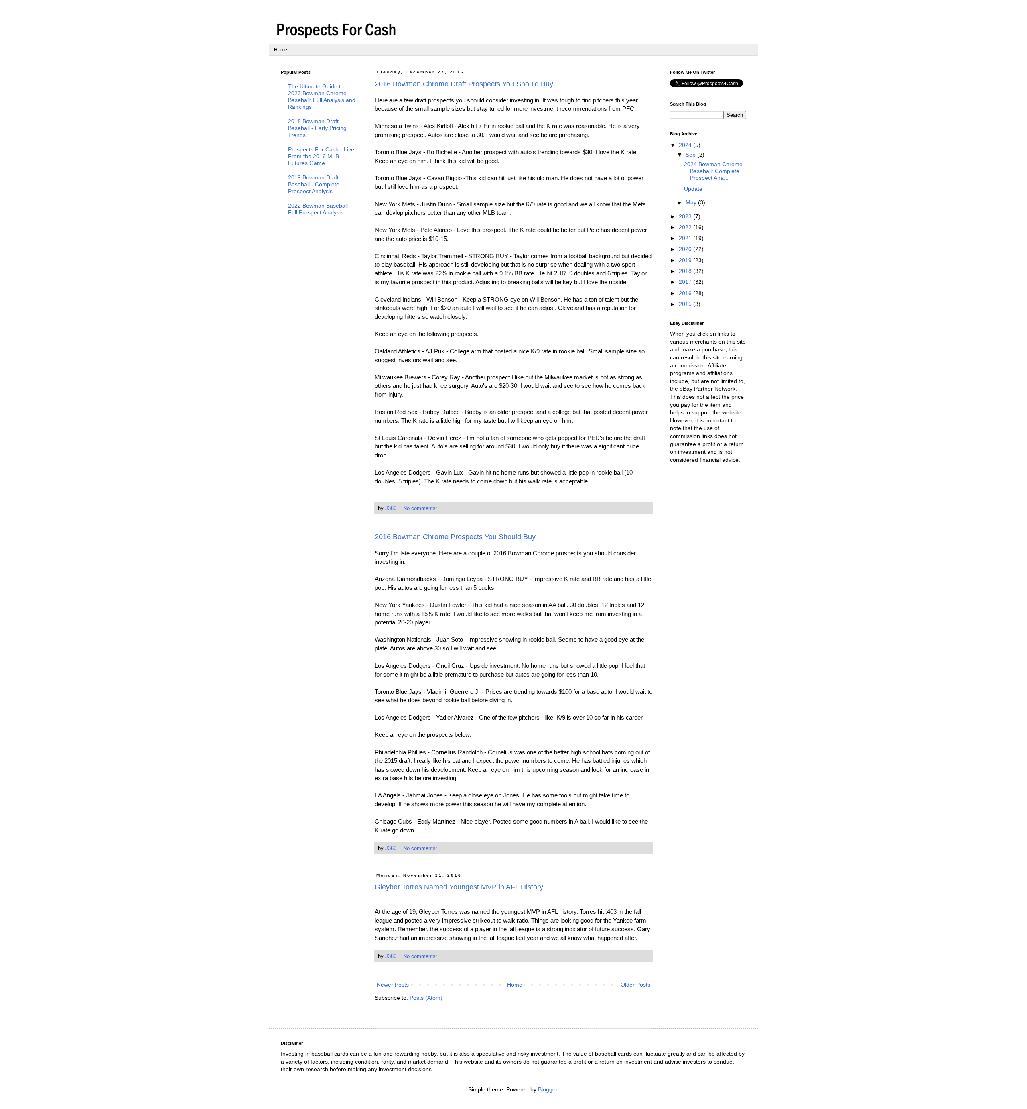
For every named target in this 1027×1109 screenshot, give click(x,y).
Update (693, 189)
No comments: (421, 508)
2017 (686, 282)
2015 (686, 304)
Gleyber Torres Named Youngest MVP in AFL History (459, 887)
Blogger (547, 1089)
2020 (686, 249)
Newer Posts (393, 984)
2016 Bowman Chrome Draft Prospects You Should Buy (464, 84)
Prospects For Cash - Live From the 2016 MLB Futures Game (321, 156)
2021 (686, 238)
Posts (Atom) (426, 998)
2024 (686, 145)
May (692, 202)
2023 (686, 216)
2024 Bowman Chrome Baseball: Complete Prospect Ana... (713, 171)
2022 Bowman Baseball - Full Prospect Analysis (319, 209)
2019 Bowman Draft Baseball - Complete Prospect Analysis (313, 184)
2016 (686, 293)
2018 (686, 271)
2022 (686, 227)
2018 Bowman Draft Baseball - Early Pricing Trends (317, 128)
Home (280, 50)
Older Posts (635, 984)
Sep (691, 154)
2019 (686, 260)
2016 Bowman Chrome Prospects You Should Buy (455, 537)
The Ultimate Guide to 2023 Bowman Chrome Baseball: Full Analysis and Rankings (321, 96)
